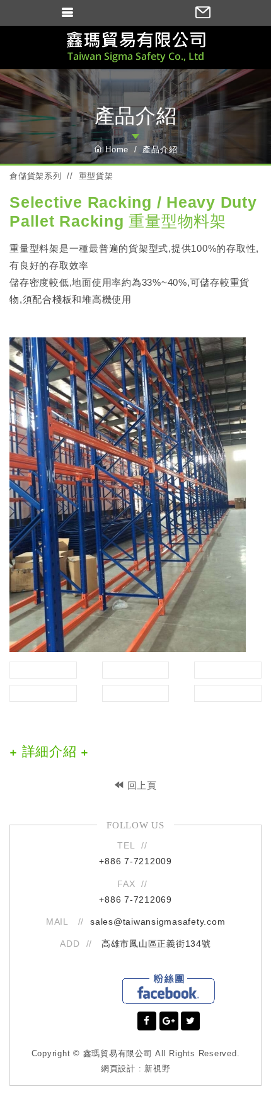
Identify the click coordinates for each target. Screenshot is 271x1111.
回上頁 (140, 785)
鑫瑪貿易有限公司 (135, 47)
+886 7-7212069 (135, 899)
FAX (126, 884)
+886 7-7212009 (135, 861)
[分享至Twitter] (190, 1021)
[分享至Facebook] (146, 1021)
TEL (126, 845)
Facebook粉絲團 (168, 989)
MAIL (59, 921)
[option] (135, 494)
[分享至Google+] (168, 1021)
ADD (69, 944)
